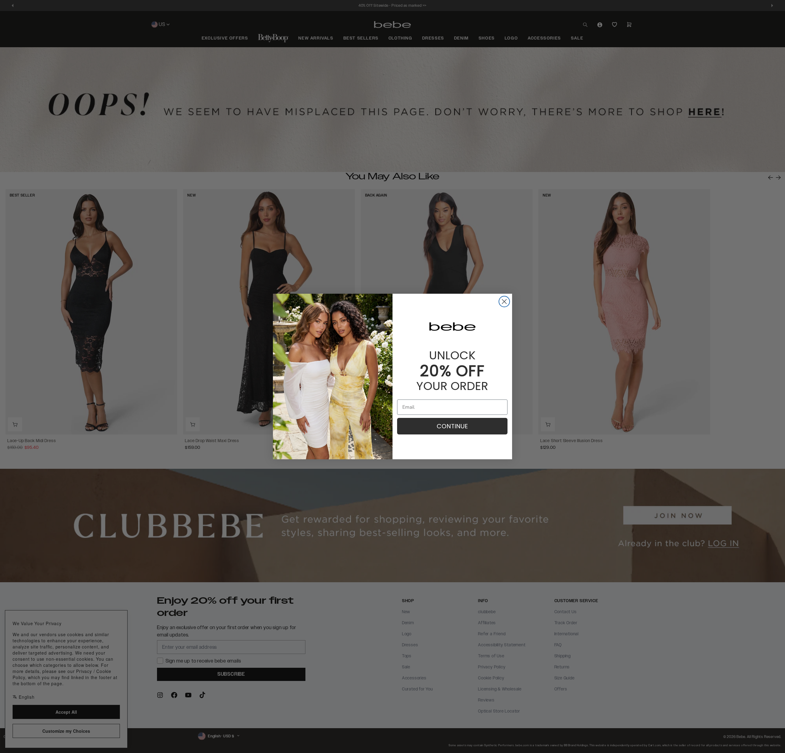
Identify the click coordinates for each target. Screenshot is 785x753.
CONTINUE (452, 426)
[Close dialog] (504, 301)
